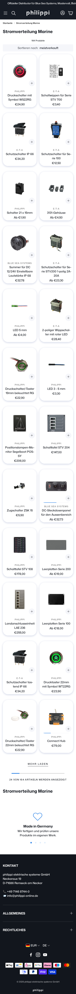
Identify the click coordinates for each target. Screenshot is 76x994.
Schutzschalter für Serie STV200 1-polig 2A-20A (56, 271)
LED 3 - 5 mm (56, 389)
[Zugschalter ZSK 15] (19, 486)
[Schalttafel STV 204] (56, 423)
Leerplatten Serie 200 (56, 569)
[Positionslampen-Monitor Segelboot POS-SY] (19, 423)
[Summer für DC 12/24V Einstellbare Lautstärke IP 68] (19, 243)
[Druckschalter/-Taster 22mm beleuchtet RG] (19, 716)
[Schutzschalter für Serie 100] (56, 129)
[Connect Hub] (56, 716)
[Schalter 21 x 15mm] (19, 188)
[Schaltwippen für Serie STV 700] (56, 71)
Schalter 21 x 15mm (20, 213)
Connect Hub (56, 741)
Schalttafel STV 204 (56, 447)
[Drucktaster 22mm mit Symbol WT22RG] (56, 658)
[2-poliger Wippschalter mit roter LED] (56, 305)
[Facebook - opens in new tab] (31, 955)
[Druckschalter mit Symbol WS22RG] (19, 71)
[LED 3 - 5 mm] (56, 364)
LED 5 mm (20, 330)
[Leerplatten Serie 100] (56, 599)
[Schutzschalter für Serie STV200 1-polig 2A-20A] (56, 243)
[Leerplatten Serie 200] (56, 544)
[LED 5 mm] (19, 305)
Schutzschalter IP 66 (20, 154)
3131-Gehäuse (56, 213)
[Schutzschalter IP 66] (19, 129)
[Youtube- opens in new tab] (45, 955)
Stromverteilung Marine (28, 23)
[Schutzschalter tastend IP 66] (19, 658)
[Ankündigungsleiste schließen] (72, 2)
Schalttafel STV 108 (20, 569)
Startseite (8, 23)
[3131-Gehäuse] (56, 188)
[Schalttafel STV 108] (19, 544)
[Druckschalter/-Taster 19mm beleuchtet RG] (19, 364)
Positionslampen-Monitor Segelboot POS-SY (19, 451)
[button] (5, 13)
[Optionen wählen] (32, 83)
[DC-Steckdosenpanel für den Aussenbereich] (56, 486)
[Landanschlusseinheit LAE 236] (19, 599)
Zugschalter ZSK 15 (20, 510)
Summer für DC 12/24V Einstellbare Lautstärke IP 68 (20, 271)
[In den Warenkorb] (32, 255)
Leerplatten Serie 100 (56, 623)
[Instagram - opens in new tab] (38, 955)
